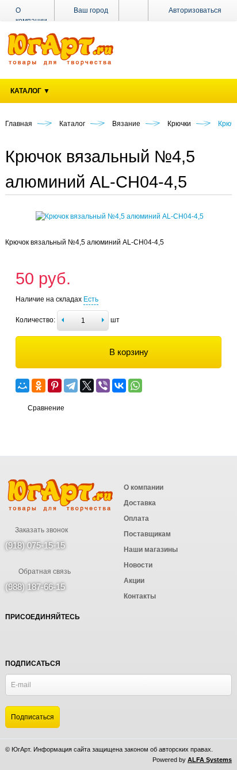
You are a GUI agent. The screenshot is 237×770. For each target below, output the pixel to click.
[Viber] (103, 385)
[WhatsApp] (135, 385)
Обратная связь (44, 571)
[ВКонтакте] (119, 385)
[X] (87, 385)
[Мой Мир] (22, 385)
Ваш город (90, 10)
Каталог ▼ (30, 91)
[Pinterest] (55, 385)
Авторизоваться (195, 10)
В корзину (128, 352)
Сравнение (46, 408)
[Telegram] (71, 385)
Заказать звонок (40, 530)
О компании (31, 15)
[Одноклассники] (38, 385)
